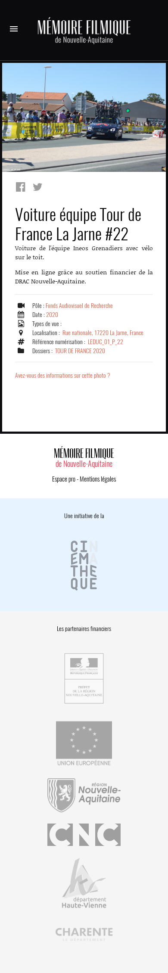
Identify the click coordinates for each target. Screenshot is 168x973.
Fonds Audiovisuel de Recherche (79, 306)
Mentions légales (98, 479)
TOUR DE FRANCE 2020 (80, 351)
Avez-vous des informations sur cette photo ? (62, 375)
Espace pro (63, 479)
